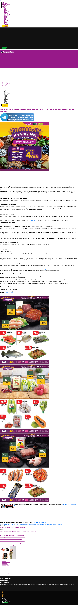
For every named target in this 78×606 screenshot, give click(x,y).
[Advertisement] (27, 60)
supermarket (33, 220)
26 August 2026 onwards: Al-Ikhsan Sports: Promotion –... (12, 541)
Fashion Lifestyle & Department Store (8, 567)
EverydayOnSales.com (4, 584)
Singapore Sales (11, 587)
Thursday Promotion (58, 524)
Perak (5, 18)
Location (3, 7)
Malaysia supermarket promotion (39, 524)
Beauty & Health (5, 564)
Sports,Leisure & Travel (7, 41)
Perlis (5, 19)
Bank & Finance (4, 563)
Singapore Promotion (28, 587)
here (59, 587)
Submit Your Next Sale (6, 601)
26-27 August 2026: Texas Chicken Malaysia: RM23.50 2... (12, 535)
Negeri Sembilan (7, 14)
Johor (5, 8)
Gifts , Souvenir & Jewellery (6, 569)
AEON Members (17, 524)
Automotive (4, 561)
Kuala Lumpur (6, 11)
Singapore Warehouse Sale (19, 587)
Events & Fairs (4, 6)
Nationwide (6, 13)
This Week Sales (4, 44)
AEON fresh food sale (4, 524)
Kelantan (5, 10)
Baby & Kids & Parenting (6, 562)
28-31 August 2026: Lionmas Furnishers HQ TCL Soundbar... (12, 537)
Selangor (5, 23)
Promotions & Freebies (6, 4)
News (3, 46)
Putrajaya (6, 20)
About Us (3, 598)
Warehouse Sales (5, 3)
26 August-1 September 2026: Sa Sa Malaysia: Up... (11, 539)
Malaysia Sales (4, 5)
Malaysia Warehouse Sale (56, 584)
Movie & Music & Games (6, 571)
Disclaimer (4, 599)
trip (33, 195)
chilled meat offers (24, 524)
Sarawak (5, 22)
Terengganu (6, 24)
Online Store (6, 15)
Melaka (5, 12)
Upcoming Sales (4, 45)
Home (3, 2)
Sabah (5, 21)
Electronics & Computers (6, 566)
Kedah (5, 9)
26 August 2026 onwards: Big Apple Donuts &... (10, 545)
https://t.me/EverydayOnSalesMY (39, 522)
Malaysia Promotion (64, 584)
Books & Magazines (5, 565)
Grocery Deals (30, 524)
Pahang (5, 16)
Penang (5, 17)
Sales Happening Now (5, 43)
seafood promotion (50, 524)
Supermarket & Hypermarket (8, 42)
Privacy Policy (4, 600)
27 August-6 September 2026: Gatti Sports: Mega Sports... (12, 543)
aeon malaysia (11, 524)
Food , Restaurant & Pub (6, 568)
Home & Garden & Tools (6, 570)
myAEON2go (44, 269)
